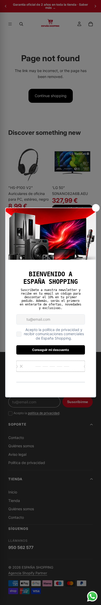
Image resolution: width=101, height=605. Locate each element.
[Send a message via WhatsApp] (92, 596)
